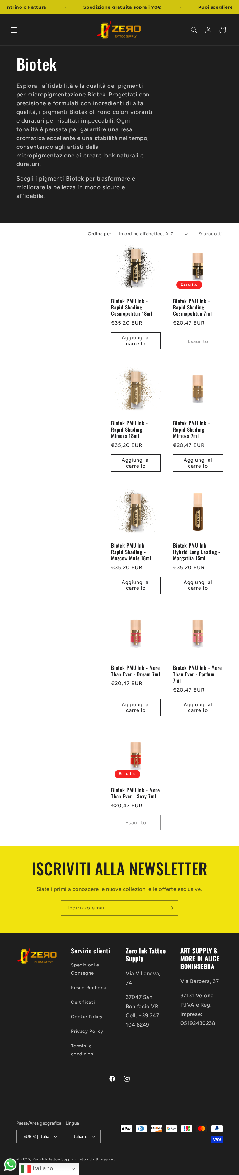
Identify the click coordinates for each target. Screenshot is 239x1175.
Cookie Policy (86, 1016)
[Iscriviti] (171, 908)
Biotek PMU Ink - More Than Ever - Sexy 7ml (135, 793)
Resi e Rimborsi (88, 987)
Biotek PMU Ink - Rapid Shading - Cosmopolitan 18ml (131, 307)
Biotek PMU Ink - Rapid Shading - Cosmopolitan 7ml (192, 307)
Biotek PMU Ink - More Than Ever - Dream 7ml (135, 671)
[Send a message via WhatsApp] (10, 1164)
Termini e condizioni (83, 1050)
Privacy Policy (87, 1031)
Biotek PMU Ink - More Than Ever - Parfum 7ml (197, 674)
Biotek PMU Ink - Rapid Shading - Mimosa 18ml (129, 429)
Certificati (83, 1002)
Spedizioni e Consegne (85, 969)
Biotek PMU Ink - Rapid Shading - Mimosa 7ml (191, 429)
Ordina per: (100, 234)
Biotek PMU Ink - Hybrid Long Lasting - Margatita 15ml (196, 551)
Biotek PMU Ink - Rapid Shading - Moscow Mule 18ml (131, 551)
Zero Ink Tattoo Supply (53, 1159)
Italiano (42, 1168)
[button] (14, 30)
